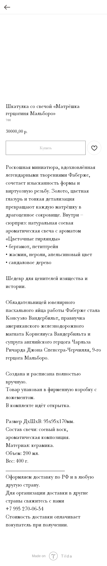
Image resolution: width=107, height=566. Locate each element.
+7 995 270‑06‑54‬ (25, 509)
